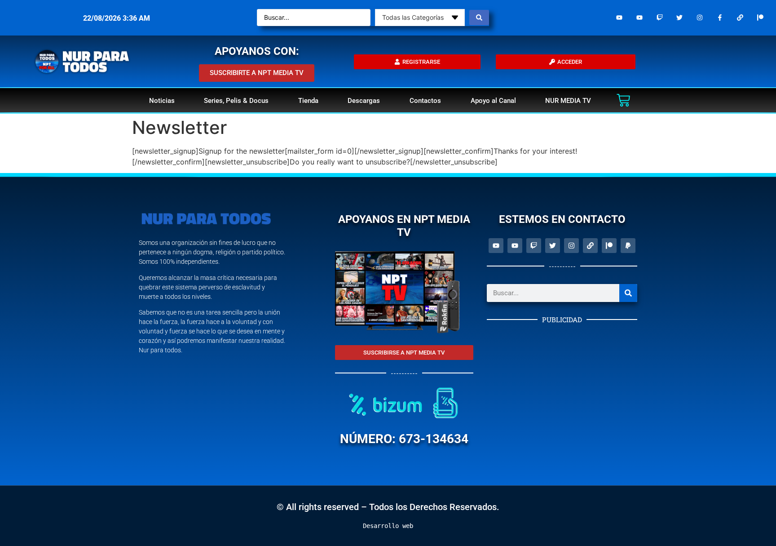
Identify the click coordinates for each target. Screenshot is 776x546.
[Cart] (623, 100)
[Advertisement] (562, 389)
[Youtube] (619, 18)
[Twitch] (659, 18)
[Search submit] (479, 17)
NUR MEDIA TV (568, 101)
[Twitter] (680, 18)
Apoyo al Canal (493, 101)
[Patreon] (760, 18)
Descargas (364, 101)
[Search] (628, 293)
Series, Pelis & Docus (236, 101)
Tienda (308, 101)
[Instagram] (700, 18)
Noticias (162, 101)
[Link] (740, 18)
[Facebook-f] (720, 18)
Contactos (425, 101)
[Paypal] (628, 245)
